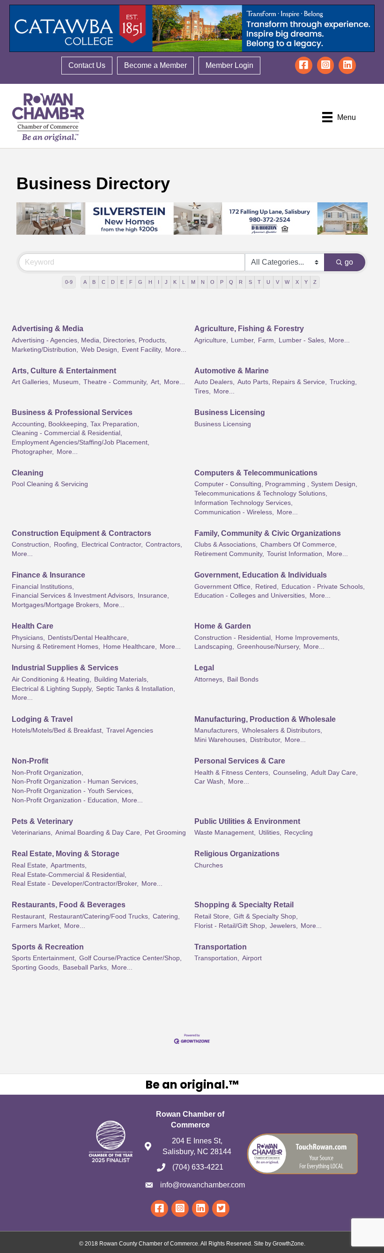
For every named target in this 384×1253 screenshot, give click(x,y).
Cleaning (28, 473)
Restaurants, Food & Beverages (69, 905)
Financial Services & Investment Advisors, (73, 595)
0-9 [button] (69, 282)
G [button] (140, 282)
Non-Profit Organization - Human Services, (75, 781)
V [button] (277, 282)
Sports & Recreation (48, 947)
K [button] (175, 282)
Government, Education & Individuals (260, 575)
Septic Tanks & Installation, (135, 688)
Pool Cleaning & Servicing (50, 484)
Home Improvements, (307, 637)
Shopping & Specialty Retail (244, 905)
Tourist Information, (295, 553)
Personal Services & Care (239, 761)
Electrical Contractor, (112, 544)
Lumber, (243, 340)
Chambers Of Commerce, (298, 544)
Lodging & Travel (42, 719)
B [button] (94, 282)
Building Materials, (121, 679)
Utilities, (269, 832)
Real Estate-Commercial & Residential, (69, 874)
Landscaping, (214, 646)
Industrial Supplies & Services (65, 668)
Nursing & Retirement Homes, (56, 646)
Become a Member (155, 65)
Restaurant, (29, 916)
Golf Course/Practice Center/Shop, (130, 958)
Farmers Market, (36, 925)
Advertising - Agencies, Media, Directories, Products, (89, 340)
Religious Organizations (237, 854)
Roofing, (66, 544)
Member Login (229, 65)
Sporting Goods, (36, 967)
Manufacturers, (216, 730)
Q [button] (231, 282)
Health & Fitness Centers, (232, 772)
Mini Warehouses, (220, 739)
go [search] (349, 262)
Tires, (202, 391)
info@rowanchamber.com (202, 1185)
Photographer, (33, 451)
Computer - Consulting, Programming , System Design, (275, 484)
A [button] (85, 282)
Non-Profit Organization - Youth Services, (72, 790)
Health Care (32, 626)
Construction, (31, 544)
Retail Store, (212, 916)
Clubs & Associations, (226, 544)
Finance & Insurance (48, 575)
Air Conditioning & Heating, (51, 679)
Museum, (67, 382)
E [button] (122, 282)
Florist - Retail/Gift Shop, (230, 925)
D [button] (113, 282)
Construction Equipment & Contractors (81, 533)
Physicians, (28, 637)
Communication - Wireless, (234, 512)
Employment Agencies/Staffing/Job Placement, (80, 442)
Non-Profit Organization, (47, 772)
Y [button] (306, 282)
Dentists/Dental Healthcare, (88, 637)
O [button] (212, 282)
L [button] (183, 282)
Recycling (298, 832)
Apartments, (69, 865)
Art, (156, 382)
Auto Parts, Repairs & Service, (282, 382)
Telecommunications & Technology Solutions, (260, 493)
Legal (204, 668)
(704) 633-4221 (197, 1167)
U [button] (268, 282)
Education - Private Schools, (323, 586)
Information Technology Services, (243, 502)
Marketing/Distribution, (45, 349)
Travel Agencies (129, 730)
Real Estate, (30, 865)
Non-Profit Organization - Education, (65, 800)
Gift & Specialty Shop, (266, 916)
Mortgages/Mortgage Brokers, (56, 604)
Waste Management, (225, 832)
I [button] (158, 282)
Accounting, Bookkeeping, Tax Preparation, (75, 424)
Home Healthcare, (130, 646)
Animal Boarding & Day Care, (98, 832)
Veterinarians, (32, 832)
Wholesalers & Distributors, (282, 730)
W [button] (287, 282)
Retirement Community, (229, 553)
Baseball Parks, (86, 967)
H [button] (150, 282)
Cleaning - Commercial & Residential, (67, 433)
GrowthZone (288, 1243)
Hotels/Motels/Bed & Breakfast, (57, 730)
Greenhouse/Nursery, (269, 646)
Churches (208, 865)
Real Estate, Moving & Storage (65, 854)
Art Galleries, (31, 382)
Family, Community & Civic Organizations (267, 533)
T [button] (259, 282)
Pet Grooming (165, 832)
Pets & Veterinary (42, 821)
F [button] (131, 282)
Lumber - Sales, (302, 340)
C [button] (103, 282)
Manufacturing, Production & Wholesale (265, 719)
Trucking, (343, 382)
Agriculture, (211, 340)
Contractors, (164, 544)
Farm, (267, 340)
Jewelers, (284, 925)
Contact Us (86, 65)
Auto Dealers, (214, 382)
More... (175, 349)
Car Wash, (209, 781)
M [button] (193, 282)
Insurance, (153, 595)
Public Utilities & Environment (247, 821)
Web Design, (100, 349)
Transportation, (216, 958)
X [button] (297, 282)
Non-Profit (30, 761)
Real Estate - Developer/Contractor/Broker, (75, 883)
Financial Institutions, (43, 586)
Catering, (166, 916)
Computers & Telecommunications (256, 473)
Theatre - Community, (115, 382)
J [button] (166, 282)
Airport (252, 958)
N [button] (203, 282)
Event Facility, (142, 349)
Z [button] (315, 282)
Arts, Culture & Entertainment (64, 371)
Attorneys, (209, 679)
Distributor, (266, 739)
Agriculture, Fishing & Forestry (249, 329)
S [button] (250, 282)
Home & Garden (222, 626)
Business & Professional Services (72, 412)
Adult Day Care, (334, 772)
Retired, (267, 586)
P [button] (221, 282)
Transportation (220, 947)
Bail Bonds (242, 679)
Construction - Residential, (233, 637)
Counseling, (290, 772)
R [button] (241, 282)
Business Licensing (229, 412)
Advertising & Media (47, 329)
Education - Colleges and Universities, (250, 595)
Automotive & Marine (231, 371)
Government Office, (223, 586)
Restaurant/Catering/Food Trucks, (99, 916)
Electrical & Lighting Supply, (52, 688)
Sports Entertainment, (44, 958)
